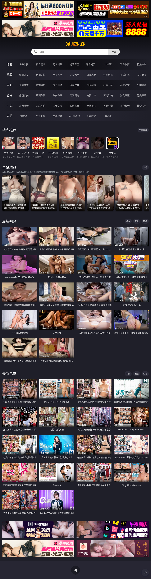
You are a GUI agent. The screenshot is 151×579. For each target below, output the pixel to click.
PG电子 (24, 64)
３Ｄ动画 (74, 74)
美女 (128, 221)
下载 (145, 167)
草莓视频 (57, 116)
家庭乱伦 (40, 105)
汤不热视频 (74, 116)
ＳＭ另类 (141, 74)
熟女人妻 (91, 74)
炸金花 (108, 64)
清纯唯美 (108, 95)
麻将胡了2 (91, 64)
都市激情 (24, 105)
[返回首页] (145, 572)
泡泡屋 (108, 116)
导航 (10, 116)
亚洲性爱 (24, 85)
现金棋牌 (125, 64)
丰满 (128, 373)
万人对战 (57, 64)
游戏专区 (74, 64)
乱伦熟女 (125, 85)
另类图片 (141, 95)
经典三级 (108, 85)
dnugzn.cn (75, 44)
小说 (10, 106)
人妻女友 (57, 105)
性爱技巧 (141, 105)
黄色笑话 (125, 105)
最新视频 (9, 221)
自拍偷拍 (40, 74)
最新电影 (9, 373)
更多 (145, 221)
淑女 (137, 373)
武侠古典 (74, 105)
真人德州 (40, 64)
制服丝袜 (91, 85)
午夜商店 (40, 116)
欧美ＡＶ (57, 74)
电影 (10, 85)
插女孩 (23, 116)
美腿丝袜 (91, 95)
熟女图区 (125, 95)
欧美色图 (57, 95)
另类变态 (141, 85)
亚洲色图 (40, 95)
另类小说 (108, 105)
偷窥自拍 (24, 95)
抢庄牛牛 (141, 64)
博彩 (10, 64)
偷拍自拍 (40, 85)
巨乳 (137, 221)
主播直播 (125, 74)
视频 (10, 75)
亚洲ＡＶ (24, 74)
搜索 (113, 51)
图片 (10, 95)
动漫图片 (74, 95)
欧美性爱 (74, 85)
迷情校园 (91, 105)
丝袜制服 (108, 74)
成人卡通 (57, 85)
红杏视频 (91, 116)
